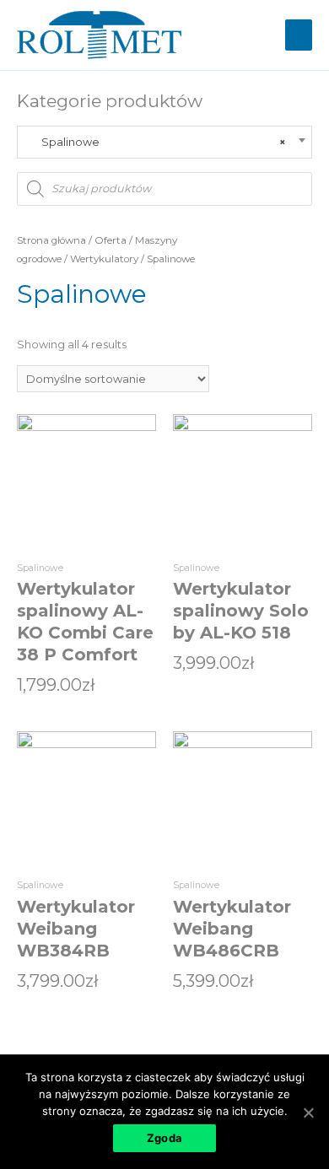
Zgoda (164, 1138)
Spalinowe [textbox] (156, 142)
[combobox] (164, 142)
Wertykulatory (104, 259)
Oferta (110, 240)
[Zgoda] (307, 1112)
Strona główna (51, 240)
